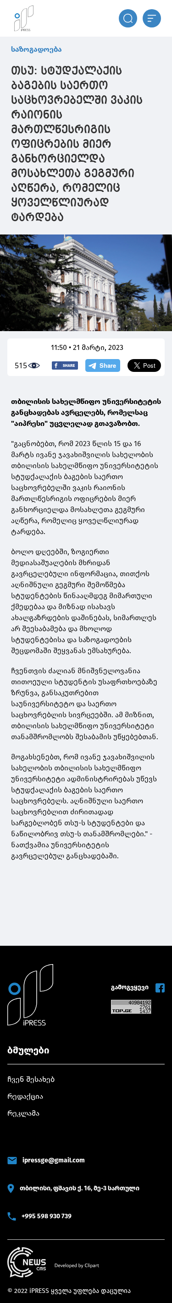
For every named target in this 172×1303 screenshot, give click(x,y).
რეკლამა (23, 1113)
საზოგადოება (36, 49)
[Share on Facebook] (64, 365)
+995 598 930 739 (47, 1216)
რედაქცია (25, 1096)
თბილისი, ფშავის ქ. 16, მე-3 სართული (79, 1188)
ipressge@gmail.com (53, 1160)
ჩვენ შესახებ (31, 1079)
